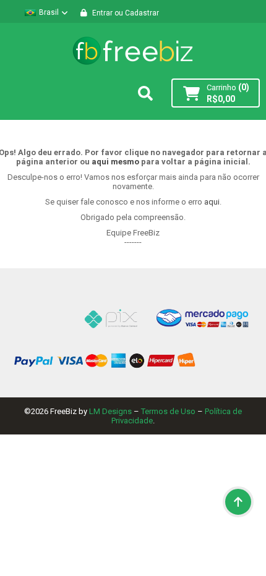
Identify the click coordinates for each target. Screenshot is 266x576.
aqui (212, 201)
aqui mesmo (115, 161)
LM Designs (110, 411)
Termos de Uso (168, 411)
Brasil (49, 12)
